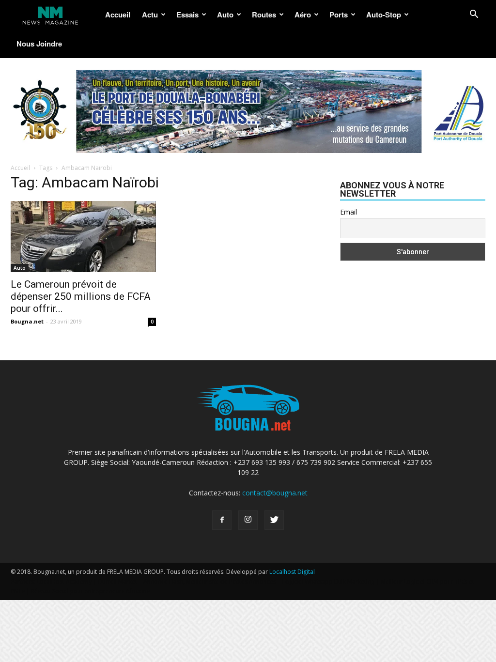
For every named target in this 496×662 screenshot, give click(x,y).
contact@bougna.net (275, 492)
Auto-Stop (383, 14)
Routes (264, 14)
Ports (338, 14)
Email (348, 211)
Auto (225, 14)
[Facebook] (222, 520)
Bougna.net (27, 321)
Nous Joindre (39, 43)
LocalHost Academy (64, 581)
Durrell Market (117, 581)
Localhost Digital (292, 572)
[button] (473, 15)
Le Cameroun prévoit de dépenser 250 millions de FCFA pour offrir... (81, 296)
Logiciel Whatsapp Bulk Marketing (328, 581)
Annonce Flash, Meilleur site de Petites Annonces (209, 581)
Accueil (117, 14)
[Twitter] (274, 520)
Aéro (302, 14)
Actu (150, 14)
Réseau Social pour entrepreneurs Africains (90, 591)
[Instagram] (248, 520)
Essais (187, 14)
